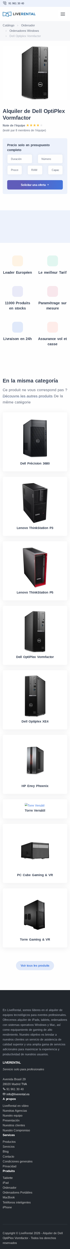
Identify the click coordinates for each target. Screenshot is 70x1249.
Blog (6, 1151)
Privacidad (9, 1166)
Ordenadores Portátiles (17, 1192)
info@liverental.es (17, 1094)
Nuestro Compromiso (16, 1130)
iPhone (7, 1207)
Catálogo (8, 25)
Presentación (11, 1120)
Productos (9, 1141)
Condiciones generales (17, 1161)
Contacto (8, 1156)
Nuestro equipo (12, 1115)
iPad (6, 1182)
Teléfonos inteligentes (17, 1202)
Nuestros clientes (14, 1125)
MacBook (9, 1197)
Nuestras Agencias (15, 1110)
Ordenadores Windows (24, 30)
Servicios (9, 1146)
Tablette (8, 1177)
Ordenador (28, 25)
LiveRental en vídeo (16, 1105)
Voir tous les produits (35, 965)
